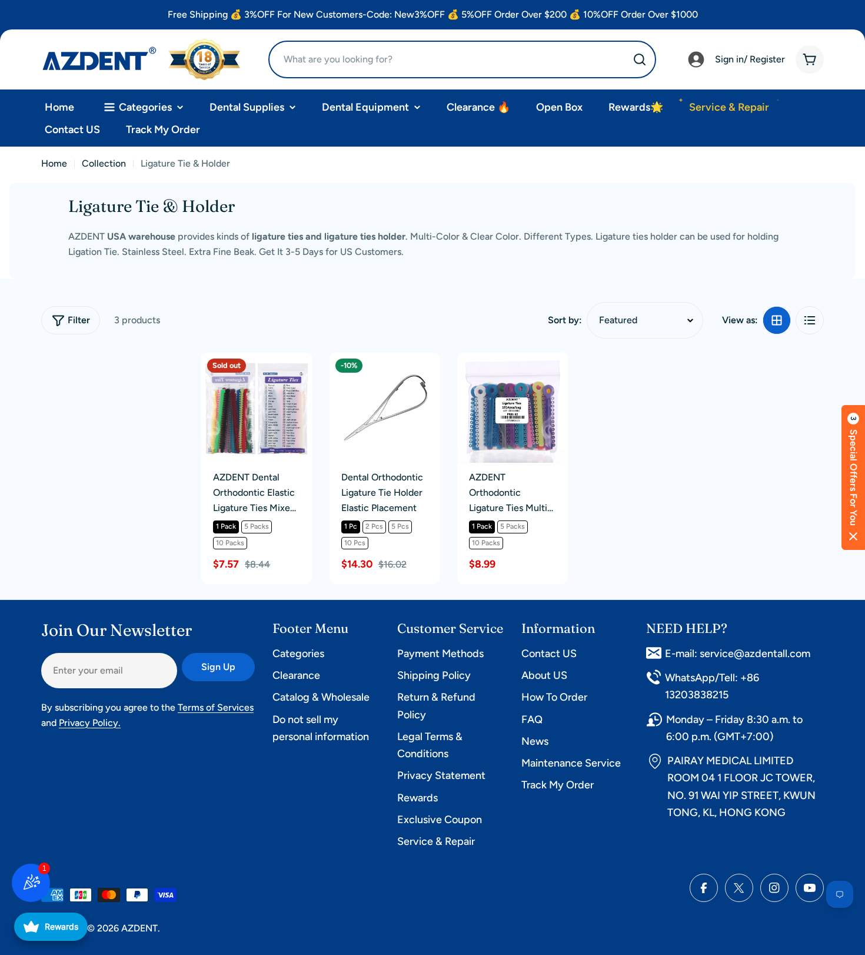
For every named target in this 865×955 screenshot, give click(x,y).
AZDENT (139, 928)
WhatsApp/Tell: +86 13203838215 (712, 686)
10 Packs (230, 543)
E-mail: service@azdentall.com (737, 653)
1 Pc (350, 526)
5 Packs (256, 526)
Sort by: (565, 320)
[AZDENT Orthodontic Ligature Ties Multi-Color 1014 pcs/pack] (512, 408)
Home (54, 163)
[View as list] (810, 320)
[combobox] (462, 59)
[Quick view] (295, 378)
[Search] (640, 59)
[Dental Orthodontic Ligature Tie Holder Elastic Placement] (385, 408)
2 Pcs (374, 526)
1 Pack (226, 526)
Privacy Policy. (90, 722)
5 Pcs (400, 526)
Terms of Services (216, 707)
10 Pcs (354, 543)
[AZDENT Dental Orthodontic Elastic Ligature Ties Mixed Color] (256, 408)
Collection (104, 163)
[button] (853, 477)
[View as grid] (777, 320)
